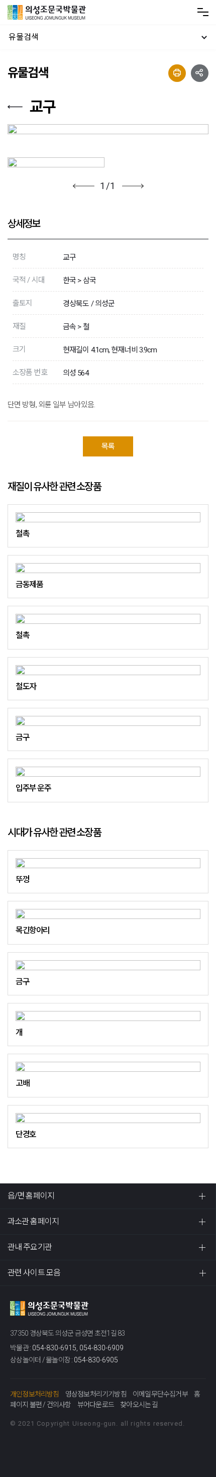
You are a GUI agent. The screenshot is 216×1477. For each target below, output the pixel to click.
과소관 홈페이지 (33, 1221)
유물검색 (24, 37)
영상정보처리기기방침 (96, 1394)
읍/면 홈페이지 (31, 1196)
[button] (83, 186)
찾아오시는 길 (139, 1405)
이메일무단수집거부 (160, 1394)
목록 (108, 446)
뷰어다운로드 (95, 1405)
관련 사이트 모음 (34, 1272)
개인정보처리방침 (34, 1394)
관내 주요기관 (30, 1247)
